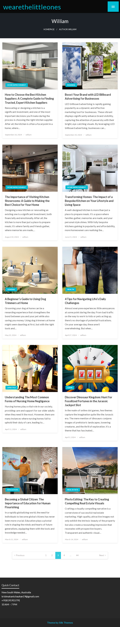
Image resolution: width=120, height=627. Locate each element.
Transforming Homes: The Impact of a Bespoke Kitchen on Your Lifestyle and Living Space (89, 200)
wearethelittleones (32, 7)
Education (12, 490)
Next (101, 555)
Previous (20, 555)
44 (77, 555)
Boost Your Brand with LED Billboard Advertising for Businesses (88, 96)
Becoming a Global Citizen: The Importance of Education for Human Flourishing (27, 503)
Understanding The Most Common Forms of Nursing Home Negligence (27, 399)
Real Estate (72, 490)
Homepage (49, 29)
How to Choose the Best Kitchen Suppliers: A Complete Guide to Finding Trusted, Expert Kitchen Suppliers (29, 98)
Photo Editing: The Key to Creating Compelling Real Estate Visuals (87, 501)
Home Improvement (16, 85)
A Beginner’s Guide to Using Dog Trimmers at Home (25, 301)
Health (70, 289)
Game (69, 388)
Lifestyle (11, 388)
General (11, 289)
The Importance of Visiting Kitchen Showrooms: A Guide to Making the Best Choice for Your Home (27, 200)
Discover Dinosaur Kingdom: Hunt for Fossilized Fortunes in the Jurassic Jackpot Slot (88, 401)
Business (71, 85)
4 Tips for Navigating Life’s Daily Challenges (85, 301)
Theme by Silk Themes (60, 622)
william (29, 134)
